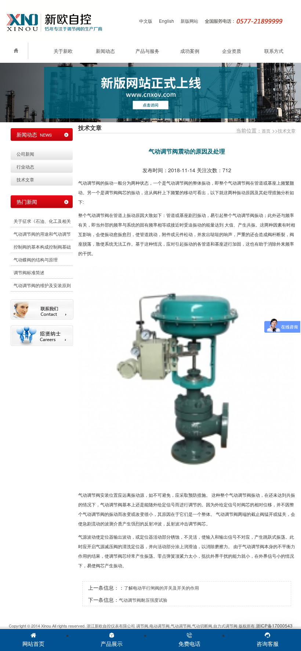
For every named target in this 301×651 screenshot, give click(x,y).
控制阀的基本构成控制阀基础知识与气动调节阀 (42, 248)
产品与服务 (147, 50)
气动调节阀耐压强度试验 (143, 600)
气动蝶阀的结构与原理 (36, 259)
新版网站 (189, 21)
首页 (266, 130)
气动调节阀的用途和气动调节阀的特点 (42, 235)
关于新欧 (63, 50)
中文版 (145, 21)
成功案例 (189, 50)
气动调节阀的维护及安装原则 (42, 285)
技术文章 (286, 130)
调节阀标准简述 (29, 272)
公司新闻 (25, 154)
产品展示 (112, 643)
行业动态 (25, 166)
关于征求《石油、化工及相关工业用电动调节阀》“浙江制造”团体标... (42, 222)
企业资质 (231, 50)
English (166, 21)
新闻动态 (105, 50)
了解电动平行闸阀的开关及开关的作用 (161, 588)
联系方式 (273, 50)
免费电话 (189, 643)
